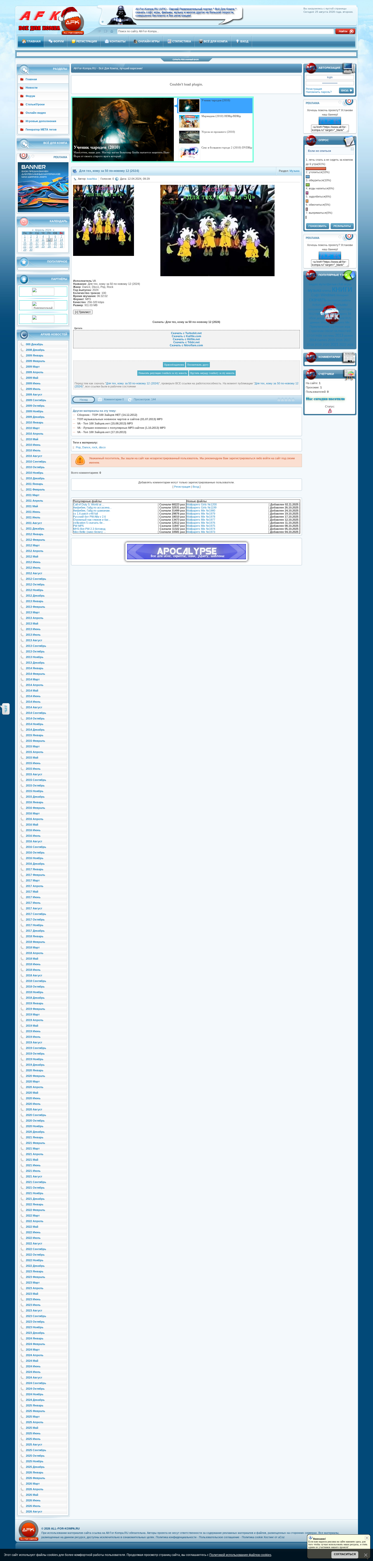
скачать (318, 299)
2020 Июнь (33, 1098)
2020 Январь (34, 1070)
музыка (314, 290)
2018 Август (34, 975)
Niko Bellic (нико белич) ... (89, 531)
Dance (86, 447)
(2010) (333, 318)
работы (346, 300)
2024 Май (32, 1360)
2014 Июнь (33, 696)
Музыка (294, 170)
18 (43, 242)
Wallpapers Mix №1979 (201, 513)
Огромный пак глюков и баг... (91, 519)
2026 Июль (33, 1505)
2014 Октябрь (35, 718)
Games (322, 340)
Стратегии (316, 331)
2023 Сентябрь (36, 1316)
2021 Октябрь (35, 1187)
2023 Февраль (35, 1276)
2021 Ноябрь (34, 1193)
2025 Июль (33, 1438)
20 (55, 242)
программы (323, 314)
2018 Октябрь (35, 986)
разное (348, 335)
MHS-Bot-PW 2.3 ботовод (89, 528)
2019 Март (33, 1014)
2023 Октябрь (35, 1321)
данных (315, 322)
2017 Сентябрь (36, 913)
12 (49, 239)
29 (24, 249)
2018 (310, 345)
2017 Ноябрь (34, 925)
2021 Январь (34, 1137)
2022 (342, 345)
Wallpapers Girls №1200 (202, 504)
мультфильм (327, 284)
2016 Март (33, 813)
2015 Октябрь (35, 785)
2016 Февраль (35, 807)
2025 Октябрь (35, 1455)
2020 (326, 345)
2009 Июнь (33, 383)
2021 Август (34, 1176)
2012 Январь (34, 534)
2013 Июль (33, 634)
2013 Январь (34, 601)
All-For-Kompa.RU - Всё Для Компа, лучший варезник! (108, 68)
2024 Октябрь (35, 1388)
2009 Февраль (35, 361)
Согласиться (345, 1554)
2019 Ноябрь (34, 1059)
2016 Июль (33, 835)
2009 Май (32, 377)
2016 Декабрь (35, 863)
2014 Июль (33, 701)
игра (347, 326)
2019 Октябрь (35, 1053)
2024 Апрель (34, 1355)
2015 (331, 340)
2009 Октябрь (35, 405)
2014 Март (33, 679)
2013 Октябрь (35, 651)
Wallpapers (340, 313)
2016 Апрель (34, 818)
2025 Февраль (35, 1410)
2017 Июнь (33, 897)
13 (55, 239)
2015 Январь (34, 735)
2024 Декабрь (35, 1399)
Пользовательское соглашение (219, 1537)
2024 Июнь (33, 1366)
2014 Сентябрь (36, 712)
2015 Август (34, 774)
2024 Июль (33, 1371)
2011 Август (34, 522)
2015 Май (32, 757)
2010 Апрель (34, 433)
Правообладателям (174, 364)
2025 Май (32, 1427)
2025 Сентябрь (36, 1450)
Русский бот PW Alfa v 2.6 (89, 516)
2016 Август (34, 841)
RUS (348, 318)
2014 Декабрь (35, 729)
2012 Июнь (33, 562)
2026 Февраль (35, 1478)
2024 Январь (34, 1338)
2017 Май (32, 891)
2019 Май (32, 1025)
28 (61, 246)
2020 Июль (33, 1103)
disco (102, 447)
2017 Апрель (34, 886)
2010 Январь (34, 422)
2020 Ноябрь (34, 1126)
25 (43, 246)
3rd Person (337, 326)
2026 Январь (34, 1472)
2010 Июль (33, 450)
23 (30, 246)
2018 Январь (34, 936)
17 (37, 242)
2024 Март (33, 1349)
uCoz (281, 1537)
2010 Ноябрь (34, 472)
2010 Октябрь (35, 467)
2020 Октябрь (35, 1120)
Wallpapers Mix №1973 (201, 531)
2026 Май (32, 1494)
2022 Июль (33, 1237)
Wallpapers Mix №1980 (201, 510)
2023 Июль (33, 1304)
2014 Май (32, 690)
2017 (347, 340)
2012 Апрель (34, 550)
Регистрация (314, 88)
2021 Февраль (35, 1142)
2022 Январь (34, 1204)
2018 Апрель (34, 953)
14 (61, 239)
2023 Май (32, 1293)
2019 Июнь (33, 1031)
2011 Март (32, 495)
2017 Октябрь (35, 919)
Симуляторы (342, 309)
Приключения (319, 326)
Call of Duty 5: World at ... (88, 504)
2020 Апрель (34, 1087)
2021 (334, 344)
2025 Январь (34, 1405)
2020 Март (33, 1081)
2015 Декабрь (35, 796)
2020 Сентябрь (36, 1114)
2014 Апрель (34, 684)
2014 (312, 340)
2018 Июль (33, 969)
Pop (78, 447)
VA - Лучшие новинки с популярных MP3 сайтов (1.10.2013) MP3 (121, 427)
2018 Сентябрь (36, 980)
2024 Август (34, 1377)
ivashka (92, 178)
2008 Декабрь (35, 349)
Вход (196, 486)
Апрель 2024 (43, 230)
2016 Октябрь (35, 852)
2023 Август (34, 1310)
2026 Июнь (33, 1500)
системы (328, 335)
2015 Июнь (33, 763)
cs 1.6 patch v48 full (85, 513)
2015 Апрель (34, 751)
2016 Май (32, 824)
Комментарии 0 (114, 399)
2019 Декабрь (35, 1064)
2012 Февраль (35, 539)
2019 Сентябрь (36, 1047)
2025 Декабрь (35, 1466)
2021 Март (33, 1148)
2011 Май (32, 506)
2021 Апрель (34, 1154)
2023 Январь (34, 1271)
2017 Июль (33, 902)
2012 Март (33, 545)
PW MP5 (78, 525)
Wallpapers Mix (340, 322)
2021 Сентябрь (36, 1182)
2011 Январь (34, 483)
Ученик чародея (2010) (97, 147)
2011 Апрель (34, 500)
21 (61, 242)
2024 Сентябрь (36, 1383)
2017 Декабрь (35, 930)
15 (24, 242)
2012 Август (34, 573)
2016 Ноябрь (34, 858)
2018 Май (32, 958)
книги (342, 288)
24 (37, 246)
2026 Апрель (34, 1489)
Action (316, 305)
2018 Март (33, 947)
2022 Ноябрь (34, 1260)
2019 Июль (33, 1036)
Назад (84, 399)
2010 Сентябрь (36, 461)
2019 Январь (34, 1003)
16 (30, 242)
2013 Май (32, 623)
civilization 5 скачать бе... (89, 522)
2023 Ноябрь (34, 1327)
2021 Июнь (33, 1165)
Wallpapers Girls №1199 (201, 507)
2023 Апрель (34, 1288)
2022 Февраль (35, 1209)
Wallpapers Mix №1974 (201, 528)
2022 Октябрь (35, 1254)
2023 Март (33, 1282)
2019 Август (34, 1042)
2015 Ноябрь (34, 791)
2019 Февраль (35, 1008)
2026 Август (34, 1511)
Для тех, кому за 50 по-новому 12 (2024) (132, 383)
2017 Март (33, 880)
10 (37, 239)
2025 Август (34, 1444)
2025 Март (33, 1416)
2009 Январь (34, 355)
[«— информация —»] (330, 411)
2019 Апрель (34, 1020)
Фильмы (340, 305)
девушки (322, 318)
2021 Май (32, 1159)
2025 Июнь (33, 1433)
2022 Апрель (34, 1221)
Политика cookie (252, 1537)
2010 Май (32, 439)
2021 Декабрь (35, 1198)
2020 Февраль (35, 1075)
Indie (318, 335)
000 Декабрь (34, 344)
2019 (318, 345)
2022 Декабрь (35, 1265)
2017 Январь (34, 869)
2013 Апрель (34, 617)
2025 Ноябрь (34, 1461)
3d (349, 314)
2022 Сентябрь (36, 1249)
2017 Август (34, 908)
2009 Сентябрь (36, 400)
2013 (339, 335)
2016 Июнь (33, 830)
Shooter (325, 322)
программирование (320, 309)
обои (312, 318)
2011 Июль (33, 517)
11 (43, 239)
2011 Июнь (33, 511)
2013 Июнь (33, 629)
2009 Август (34, 394)
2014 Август (34, 707)
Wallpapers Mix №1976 (201, 522)
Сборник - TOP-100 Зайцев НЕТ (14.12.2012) (107, 414)
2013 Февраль (35, 606)
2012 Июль (33, 567)
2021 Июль (33, 1170)
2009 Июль (33, 388)
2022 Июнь (33, 1232)
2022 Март (33, 1215)
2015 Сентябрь (36, 779)
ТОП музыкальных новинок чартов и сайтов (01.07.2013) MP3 (119, 419)
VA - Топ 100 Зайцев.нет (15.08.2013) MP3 (105, 423)
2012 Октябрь (35, 584)
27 (55, 246)
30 (30, 249)
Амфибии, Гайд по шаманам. (91, 510)
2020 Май (32, 1092)
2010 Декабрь (35, 478)
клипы (326, 290)
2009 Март (33, 366)
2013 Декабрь (35, 662)
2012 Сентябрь (36, 578)
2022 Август (34, 1243)
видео (313, 284)
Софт (315, 295)
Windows (328, 295)
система (326, 304)
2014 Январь (34, 668)
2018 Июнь (33, 964)
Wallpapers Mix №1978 (201, 516)
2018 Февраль (35, 941)
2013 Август (34, 640)
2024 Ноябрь (34, 1394)
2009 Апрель (34, 372)
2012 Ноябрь (34, 589)
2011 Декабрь (35, 528)
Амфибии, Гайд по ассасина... (92, 507)
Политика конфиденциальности (176, 1537)
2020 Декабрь (35, 1131)
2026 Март (33, 1483)
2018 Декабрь (35, 997)
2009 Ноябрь (34, 411)
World (341, 318)
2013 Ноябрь (34, 657)
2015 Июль (33, 768)
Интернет (342, 295)
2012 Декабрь (35, 595)
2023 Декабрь (35, 1332)
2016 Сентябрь (36, 846)
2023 (350, 344)
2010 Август (34, 455)
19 (49, 242)
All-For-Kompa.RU (65, 1528)
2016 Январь (34, 802)
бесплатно (334, 300)
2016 (339, 340)
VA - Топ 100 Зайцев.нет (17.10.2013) (101, 432)
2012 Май (32, 556)
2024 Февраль (35, 1343)
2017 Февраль (35, 874)
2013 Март (33, 612)
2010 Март (33, 428)
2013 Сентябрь (36, 645)
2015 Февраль (35, 740)
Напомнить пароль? (319, 91)
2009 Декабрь (35, 416)
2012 (312, 313)
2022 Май (32, 1226)
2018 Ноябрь (34, 992)
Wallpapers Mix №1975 (201, 525)
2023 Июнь (33, 1299)
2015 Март (33, 746)
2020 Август (34, 1109)
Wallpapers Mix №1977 (201, 519)
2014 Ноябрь (34, 724)
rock (94, 447)
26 (49, 246)
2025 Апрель (34, 1422)
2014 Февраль (35, 673)
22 (24, 246)
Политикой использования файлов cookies (240, 1555)
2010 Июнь (33, 444)
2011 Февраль (35, 489)
